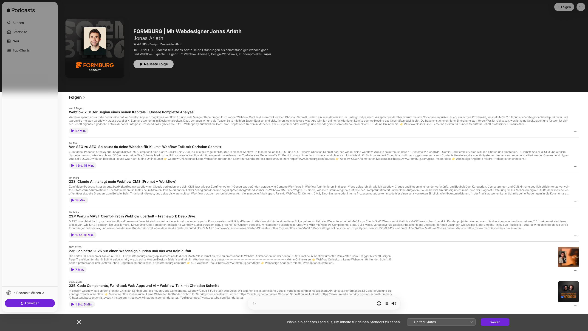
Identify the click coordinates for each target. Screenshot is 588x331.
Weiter (495, 322)
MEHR (267, 54)
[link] (77, 97)
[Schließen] (79, 322)
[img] (21, 10)
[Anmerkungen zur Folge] (379, 303)
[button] (30, 23)
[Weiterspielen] (386, 303)
